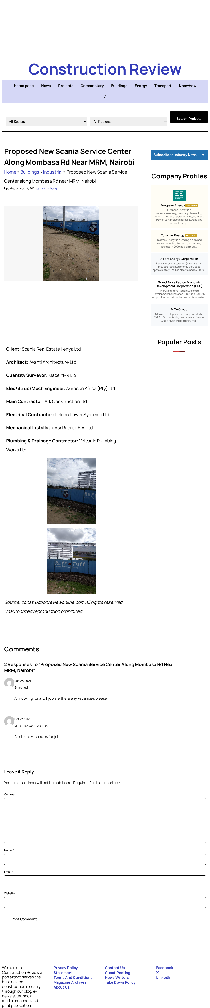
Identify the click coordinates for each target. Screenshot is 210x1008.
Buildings (29, 172)
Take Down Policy (120, 982)
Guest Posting (117, 972)
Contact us (115, 967)
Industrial (52, 172)
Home (10, 172)
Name (9, 850)
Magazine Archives (70, 982)
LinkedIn (163, 977)
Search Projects (189, 118)
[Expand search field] (105, 97)
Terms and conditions (73, 977)
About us (62, 987)
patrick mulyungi (46, 188)
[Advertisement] (105, 28)
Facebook (164, 967)
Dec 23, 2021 (22, 681)
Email (8, 872)
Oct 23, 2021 (22, 719)
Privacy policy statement (66, 970)
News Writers (117, 977)
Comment (11, 794)
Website (9, 893)
